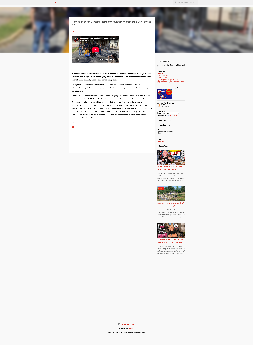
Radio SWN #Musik (163, 75)
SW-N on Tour (162, 77)
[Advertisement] (112, 170)
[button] (73, 31)
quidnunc (131, 328)
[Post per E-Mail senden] (73, 127)
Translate (173, 115)
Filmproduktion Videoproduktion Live (170, 81)
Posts (162, 105)
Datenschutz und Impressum (167, 83)
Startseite (160, 73)
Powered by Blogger (127, 324)
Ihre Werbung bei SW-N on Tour (168, 79)
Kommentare (165, 106)
